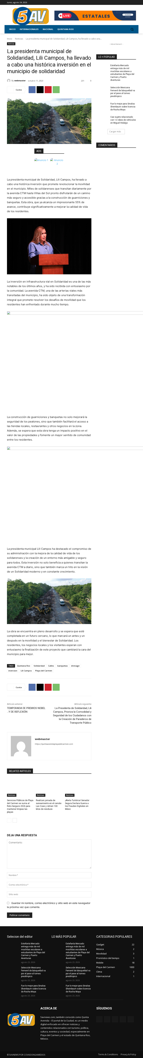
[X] (124, 3)
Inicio (9, 38)
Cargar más (115, 131)
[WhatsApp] (56, 89)
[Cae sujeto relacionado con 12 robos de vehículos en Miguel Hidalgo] (102, 120)
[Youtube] (134, 3)
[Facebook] (115, 3)
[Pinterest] (48, 89)
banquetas (62, 665)
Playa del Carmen (43, 670)
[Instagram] (120, 3)
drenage (75, 665)
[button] (132, 29)
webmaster (20, 80)
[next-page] (15, 820)
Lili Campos (26, 670)
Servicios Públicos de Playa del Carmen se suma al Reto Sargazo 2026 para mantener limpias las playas (20, 806)
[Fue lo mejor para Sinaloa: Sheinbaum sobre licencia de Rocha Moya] (102, 106)
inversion (12, 670)
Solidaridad (39, 665)
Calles (51, 665)
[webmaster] (9, 80)
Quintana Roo (23, 665)
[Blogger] (99, 1019)
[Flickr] (115, 1019)
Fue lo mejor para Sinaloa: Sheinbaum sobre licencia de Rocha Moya (122, 107)
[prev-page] (9, 820)
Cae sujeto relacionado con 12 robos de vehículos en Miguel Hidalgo (123, 120)
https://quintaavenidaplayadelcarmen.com (54, 744)
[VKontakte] (131, 1019)
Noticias (19, 38)
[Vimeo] (129, 3)
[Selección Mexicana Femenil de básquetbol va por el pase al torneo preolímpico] (102, 90)
